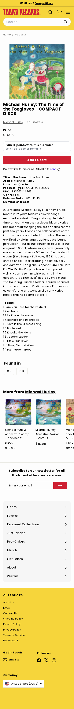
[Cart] (59, 12)
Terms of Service (14, 635)
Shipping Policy (13, 618)
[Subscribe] (60, 485)
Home (7, 34)
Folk (22, 371)
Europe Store (44, 3)
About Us (9, 602)
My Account (10, 640)
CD (9, 371)
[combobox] (37, 22)
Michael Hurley (13, 122)
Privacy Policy (12, 629)
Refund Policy (12, 624)
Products (20, 34)
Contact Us (10, 613)
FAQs (6, 608)
